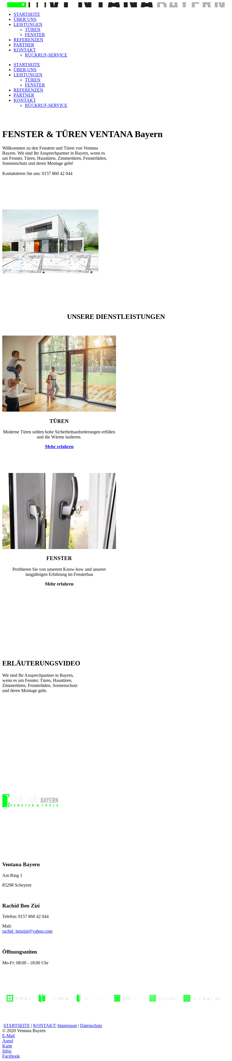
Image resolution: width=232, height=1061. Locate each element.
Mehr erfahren (59, 446)
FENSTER (35, 34)
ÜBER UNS (25, 19)
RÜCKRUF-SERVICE (46, 55)
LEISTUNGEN (28, 24)
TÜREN (32, 29)
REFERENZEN (28, 39)
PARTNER (24, 44)
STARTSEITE (27, 14)
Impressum (67, 1025)
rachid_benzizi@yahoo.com (27, 931)
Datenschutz (91, 1025)
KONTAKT (25, 49)
